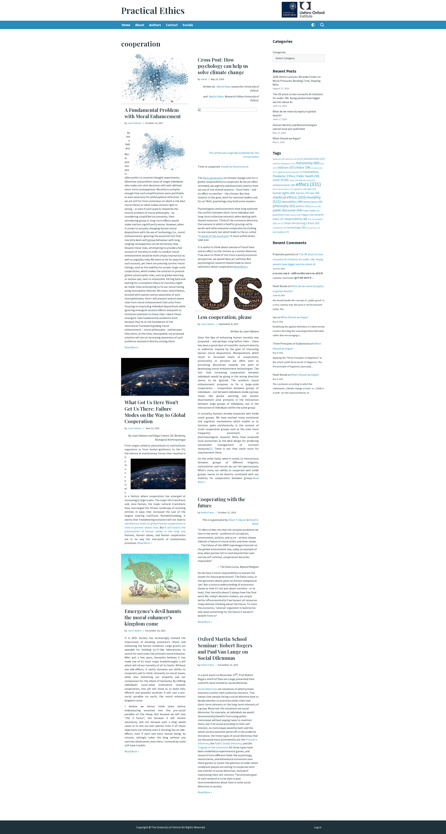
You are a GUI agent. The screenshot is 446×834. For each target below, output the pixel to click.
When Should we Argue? (287, 138)
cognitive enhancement (289, 172)
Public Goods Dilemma (228, 743)
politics (302, 206)
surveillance (279, 228)
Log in (317, 827)
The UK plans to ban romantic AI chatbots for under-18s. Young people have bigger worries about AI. (298, 98)
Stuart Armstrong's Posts (301, 223)
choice (302, 167)
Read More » (132, 347)
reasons (295, 215)
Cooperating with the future (221, 502)
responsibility (296, 219)
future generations (283, 189)
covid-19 (281, 180)
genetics (300, 189)
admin (204, 79)
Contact (172, 25)
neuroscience (312, 201)
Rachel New (223, 86)
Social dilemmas (207, 689)
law (314, 193)
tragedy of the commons (214, 236)
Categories (279, 52)
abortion (279, 159)
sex (280, 223)
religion (307, 214)
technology (296, 227)
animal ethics (314, 158)
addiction (290, 159)
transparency (313, 228)
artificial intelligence (284, 163)
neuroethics (291, 202)
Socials (188, 25)
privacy (315, 206)
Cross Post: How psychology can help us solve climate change (223, 66)
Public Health (311, 210)
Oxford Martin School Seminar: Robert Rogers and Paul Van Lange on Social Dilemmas (225, 648)
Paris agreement (213, 178)
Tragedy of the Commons (213, 747)
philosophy (284, 206)
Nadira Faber (207, 512)
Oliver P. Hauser (237, 519)
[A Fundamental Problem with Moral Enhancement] (155, 78)
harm (311, 189)
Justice (302, 193)
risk (311, 219)
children (285, 167)
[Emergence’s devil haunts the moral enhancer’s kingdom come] (155, 579)
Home (126, 25)
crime (293, 180)
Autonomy (308, 163)
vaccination (281, 232)
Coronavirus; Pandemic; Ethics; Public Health (296, 174)
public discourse (287, 210)
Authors (155, 25)
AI (300, 158)
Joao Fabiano (135, 123)
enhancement (284, 185)
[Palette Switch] (313, 25)
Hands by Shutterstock (234, 166)
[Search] (322, 25)
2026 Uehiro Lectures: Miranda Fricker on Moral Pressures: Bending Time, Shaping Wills (297, 80)
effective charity (307, 180)
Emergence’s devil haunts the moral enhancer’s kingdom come (153, 617)
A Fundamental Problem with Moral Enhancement (153, 113)
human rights (284, 193)
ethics (308, 184)
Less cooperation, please (225, 317)
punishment (281, 214)
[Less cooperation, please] (228, 294)
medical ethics (289, 197)
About (139, 25)
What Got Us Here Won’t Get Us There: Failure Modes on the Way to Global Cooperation (155, 411)
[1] (211, 448)
